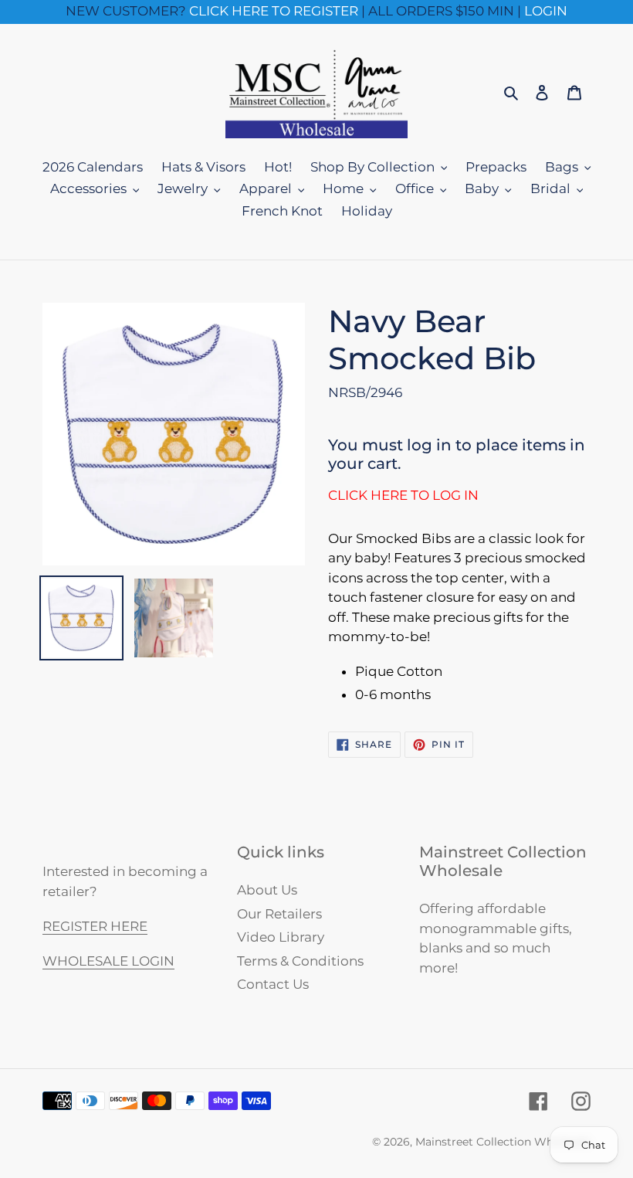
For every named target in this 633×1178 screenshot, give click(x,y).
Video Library (280, 937)
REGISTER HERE (94, 926)
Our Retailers (279, 914)
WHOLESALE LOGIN (108, 961)
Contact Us (273, 984)
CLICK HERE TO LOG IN (403, 495)
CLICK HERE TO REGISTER (273, 11)
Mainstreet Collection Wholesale (503, 1142)
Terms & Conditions (300, 961)
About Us (267, 890)
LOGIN (545, 11)
